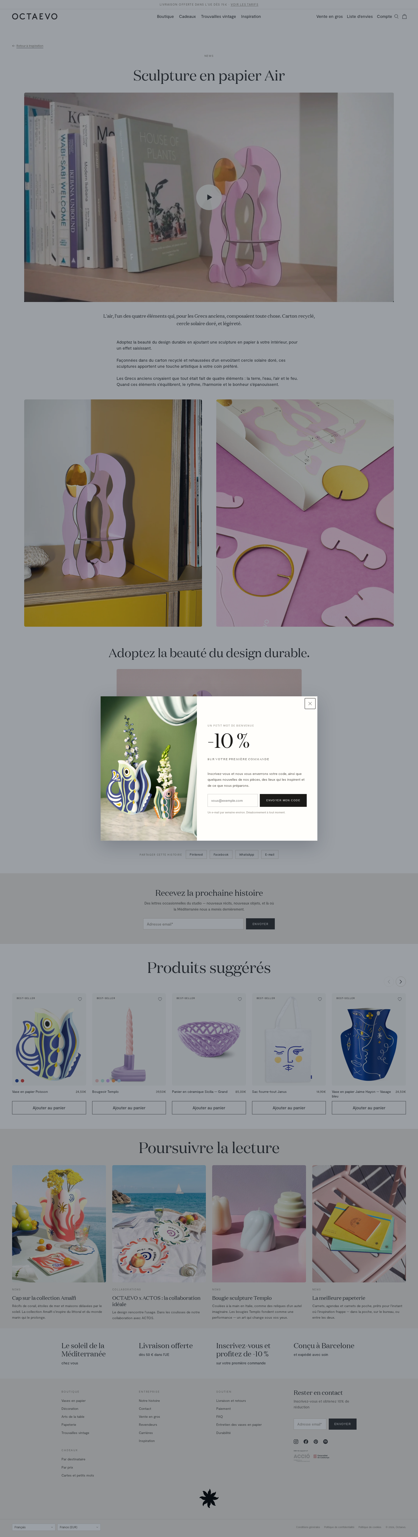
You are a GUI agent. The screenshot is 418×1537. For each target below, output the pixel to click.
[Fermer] (310, 703)
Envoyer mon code (283, 800)
